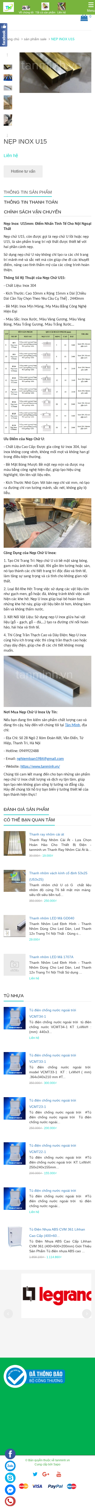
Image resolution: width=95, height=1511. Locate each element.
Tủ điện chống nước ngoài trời (52, 1191)
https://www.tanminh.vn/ (40, 767)
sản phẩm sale (35, 39)
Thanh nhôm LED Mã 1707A (51, 957)
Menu (91, 10)
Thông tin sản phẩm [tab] (28, 192)
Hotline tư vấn (23, 171)
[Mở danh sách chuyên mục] (91, 4)
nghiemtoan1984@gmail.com (40, 759)
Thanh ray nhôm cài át (46, 834)
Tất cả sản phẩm (45, 12)
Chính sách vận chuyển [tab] (32, 211)
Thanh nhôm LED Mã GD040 (51, 918)
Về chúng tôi (26, 12)
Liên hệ (61, 12)
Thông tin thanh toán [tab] (31, 202)
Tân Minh (72, 725)
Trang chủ (11, 39)
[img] (26, 7)
